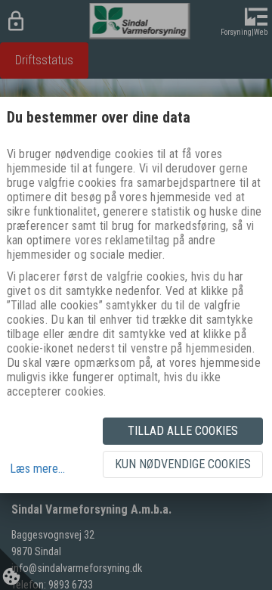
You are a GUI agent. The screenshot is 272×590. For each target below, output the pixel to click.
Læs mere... (37, 468)
